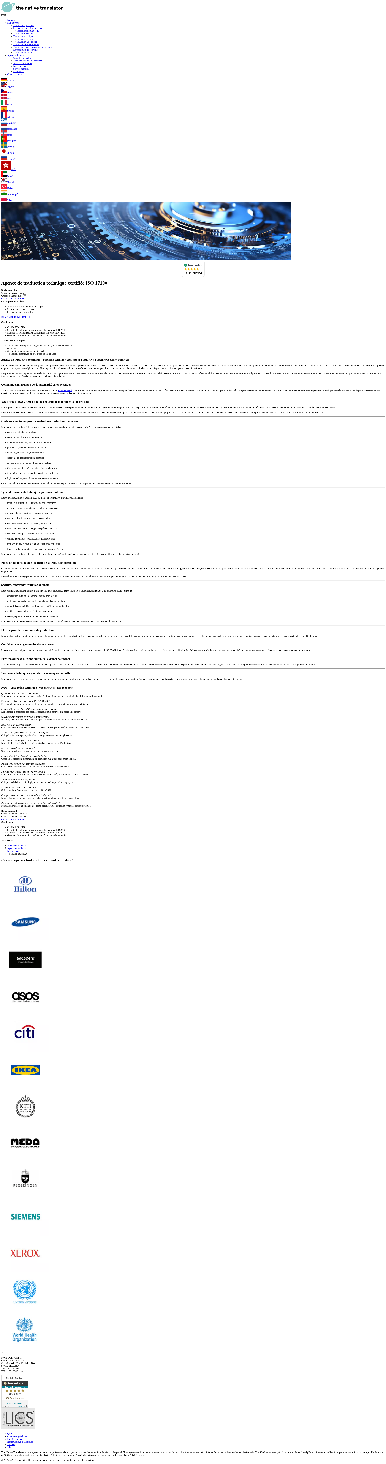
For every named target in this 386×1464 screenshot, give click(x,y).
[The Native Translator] (32, 12)
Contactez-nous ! (15, 74)
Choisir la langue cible (11, 295)
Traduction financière (23, 33)
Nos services (13, 22)
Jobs (9, 1447)
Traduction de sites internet (26, 44)
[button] (193, 269)
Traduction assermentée (24, 39)
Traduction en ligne (22, 52)
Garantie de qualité (22, 58)
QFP (9, 1433)
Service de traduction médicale (27, 28)
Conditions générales (17, 1436)
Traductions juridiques (23, 25)
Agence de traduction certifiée (27, 60)
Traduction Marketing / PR (26, 31)
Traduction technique (23, 36)
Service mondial (21, 69)
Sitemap (11, 1444)
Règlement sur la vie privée (20, 1441)
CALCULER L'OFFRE (13, 298)
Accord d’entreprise (22, 63)
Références (18, 71)
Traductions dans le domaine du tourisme (32, 47)
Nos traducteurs (20, 66)
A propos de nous (15, 55)
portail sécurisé (64, 390)
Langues (11, 20)
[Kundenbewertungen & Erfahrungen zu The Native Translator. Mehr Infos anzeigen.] (14, 1407)
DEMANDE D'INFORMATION (17, 317)
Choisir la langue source (12, 293)
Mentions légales (15, 1439)
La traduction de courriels (25, 50)
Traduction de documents (25, 41)
